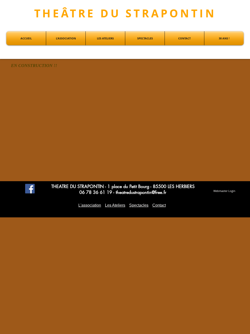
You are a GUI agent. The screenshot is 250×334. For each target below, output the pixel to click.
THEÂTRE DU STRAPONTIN (125, 13)
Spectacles (138, 205)
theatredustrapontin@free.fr (141, 192)
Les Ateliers (115, 205)
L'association (89, 205)
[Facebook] (30, 188)
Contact (159, 205)
